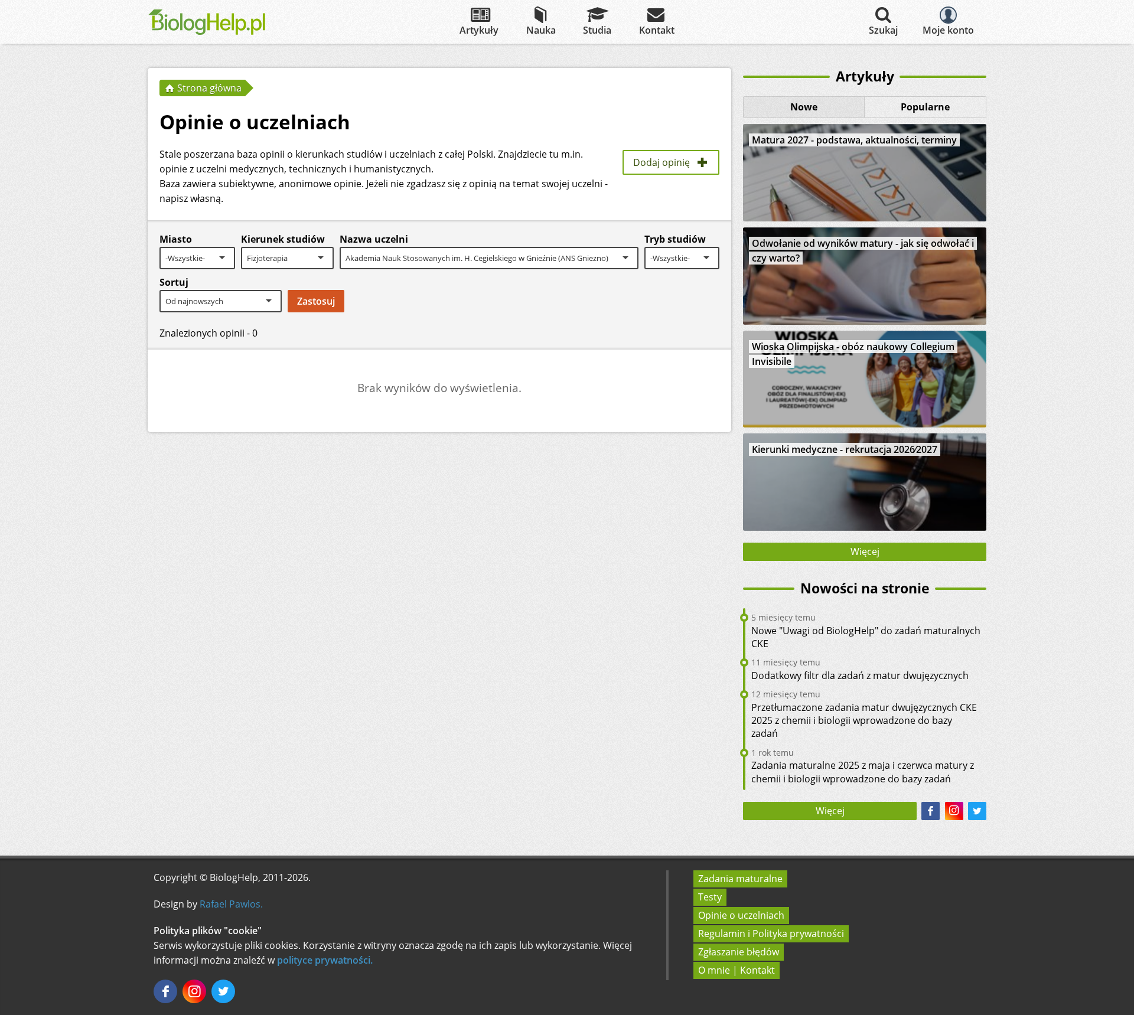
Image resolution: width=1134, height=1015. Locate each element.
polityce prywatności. (325, 960)
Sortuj (173, 282)
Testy (710, 896)
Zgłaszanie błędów (738, 951)
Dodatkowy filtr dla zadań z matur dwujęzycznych (860, 675)
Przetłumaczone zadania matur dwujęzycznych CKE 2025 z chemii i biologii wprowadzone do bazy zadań (864, 720)
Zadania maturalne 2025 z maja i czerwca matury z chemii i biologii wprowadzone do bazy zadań (862, 772)
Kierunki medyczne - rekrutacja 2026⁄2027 (844, 449)
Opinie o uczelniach (741, 915)
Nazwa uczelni (374, 239)
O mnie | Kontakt (736, 970)
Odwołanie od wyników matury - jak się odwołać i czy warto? (863, 251)
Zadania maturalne (740, 878)
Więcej (864, 551)
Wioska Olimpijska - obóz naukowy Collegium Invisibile (853, 354)
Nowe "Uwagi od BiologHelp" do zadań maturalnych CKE (865, 637)
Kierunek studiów (283, 239)
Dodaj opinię (661, 162)
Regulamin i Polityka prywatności (771, 933)
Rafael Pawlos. (231, 903)
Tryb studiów (675, 239)
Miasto (175, 239)
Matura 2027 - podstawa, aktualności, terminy (854, 139)
